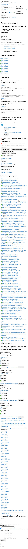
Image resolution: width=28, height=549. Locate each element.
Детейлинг (3, 428)
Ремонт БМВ (4, 434)
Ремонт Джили (4, 445)
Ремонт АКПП (24, 428)
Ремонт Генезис (4, 440)
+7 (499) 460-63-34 (4, 373)
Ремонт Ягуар (4, 505)
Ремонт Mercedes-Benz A (9, 48)
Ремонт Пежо (4, 472)
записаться (21, 367)
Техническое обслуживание (7, 418)
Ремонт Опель (4, 470)
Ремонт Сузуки (4, 485)
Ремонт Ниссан (4, 467)
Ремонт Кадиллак (5, 453)
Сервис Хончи (4, 508)
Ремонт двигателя (8, 49)
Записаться (3, 85)
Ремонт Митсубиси (5, 466)
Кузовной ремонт (10, 428)
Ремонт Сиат (4, 480)
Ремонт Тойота (4, 488)
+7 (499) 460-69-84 (4, 357)
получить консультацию (19, 149)
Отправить (3, 540)
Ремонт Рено (4, 475)
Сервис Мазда (4, 507)
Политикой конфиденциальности (14, 528)
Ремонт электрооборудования (7, 423)
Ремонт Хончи (4, 497)
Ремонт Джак (4, 443)
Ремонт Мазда (4, 462)
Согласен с (11, 528)
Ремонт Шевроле (5, 502)
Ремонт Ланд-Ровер (5, 459)
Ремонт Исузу (4, 451)
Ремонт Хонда (4, 496)
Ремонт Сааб (4, 477)
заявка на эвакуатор (7, 151)
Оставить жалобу (5, 513)
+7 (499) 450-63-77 (4, 407)
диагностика (6, 149)
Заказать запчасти (19, 510)
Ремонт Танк (3, 486)
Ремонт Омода (4, 469)
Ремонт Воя (3, 439)
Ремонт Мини (4, 464)
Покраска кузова (4, 426)
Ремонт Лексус (4, 461)
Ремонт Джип (4, 447)
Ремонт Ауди (4, 431)
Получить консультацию (6, 158)
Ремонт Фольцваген (5, 491)
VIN (1, 527)
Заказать (6, 129)
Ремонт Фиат (4, 489)
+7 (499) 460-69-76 (4, 390)
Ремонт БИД (4, 432)
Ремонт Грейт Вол (5, 442)
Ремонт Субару (4, 483)
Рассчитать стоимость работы (7, 510)
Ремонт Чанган (4, 499)
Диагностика (16, 418)
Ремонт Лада (4, 458)
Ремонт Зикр (4, 448)
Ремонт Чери (4, 500)
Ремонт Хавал (4, 494)
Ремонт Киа (3, 456)
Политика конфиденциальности (8, 515)
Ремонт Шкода (4, 504)
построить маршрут (4, 367)
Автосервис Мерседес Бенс (10, 46)
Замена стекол (17, 428)
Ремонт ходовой (18, 423)
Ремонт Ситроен (4, 481)
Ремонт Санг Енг (4, 478)
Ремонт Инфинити (5, 450)
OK (0, 543)
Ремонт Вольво (4, 437)
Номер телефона (3, 525)
